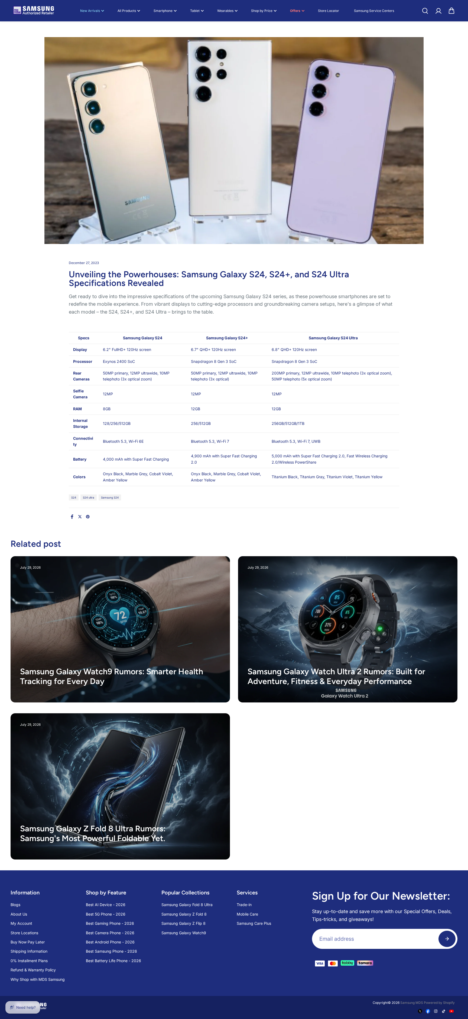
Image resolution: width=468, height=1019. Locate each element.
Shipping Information (29, 951)
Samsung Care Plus (254, 923)
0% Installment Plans (29, 960)
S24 (73, 497)
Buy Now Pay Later (28, 942)
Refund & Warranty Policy (33, 970)
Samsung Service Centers (374, 11)
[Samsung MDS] (34, 10)
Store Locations (24, 932)
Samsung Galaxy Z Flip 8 (183, 923)
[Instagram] (436, 1011)
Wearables (225, 11)
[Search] (425, 11)
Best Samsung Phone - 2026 (111, 951)
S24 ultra (88, 497)
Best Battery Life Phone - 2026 (113, 960)
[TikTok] (443, 1011)
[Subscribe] (447, 939)
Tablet (195, 11)
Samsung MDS (411, 1003)
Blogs (15, 904)
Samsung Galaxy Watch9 (183, 932)
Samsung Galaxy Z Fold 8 (184, 914)
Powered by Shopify (439, 1003)
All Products (127, 11)
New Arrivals (90, 11)
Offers (295, 11)
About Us (19, 914)
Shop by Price (261, 11)
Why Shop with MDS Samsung (38, 979)
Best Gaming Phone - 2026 (110, 923)
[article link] (213, 687)
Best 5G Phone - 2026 (105, 914)
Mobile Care (247, 914)
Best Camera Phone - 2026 (110, 932)
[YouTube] (451, 1011)
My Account (21, 923)
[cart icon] (451, 11)
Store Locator (328, 11)
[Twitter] (80, 516)
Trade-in (244, 904)
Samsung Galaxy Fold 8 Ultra (187, 904)
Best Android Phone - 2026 (110, 942)
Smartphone (163, 11)
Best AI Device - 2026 (105, 904)
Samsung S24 (110, 497)
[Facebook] (72, 516)
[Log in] (438, 11)
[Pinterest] (87, 516)
